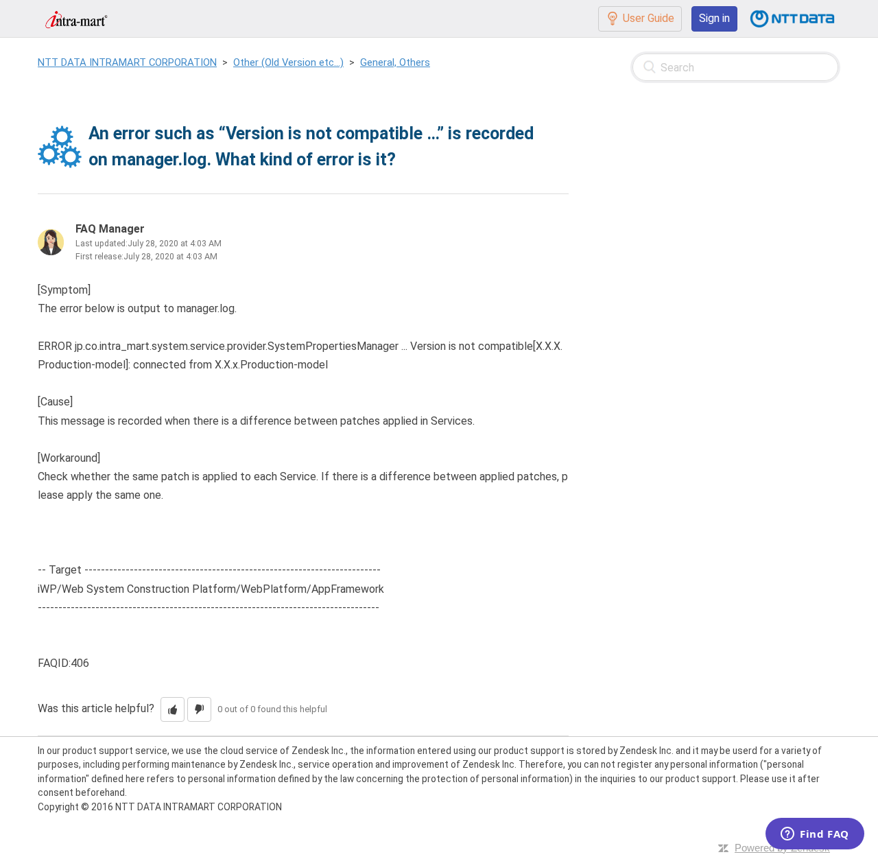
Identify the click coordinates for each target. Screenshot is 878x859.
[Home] (76, 18)
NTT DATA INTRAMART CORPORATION (127, 62)
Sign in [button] (714, 18)
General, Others (395, 62)
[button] (173, 709)
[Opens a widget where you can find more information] (815, 835)
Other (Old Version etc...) (288, 62)
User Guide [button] (648, 18)
